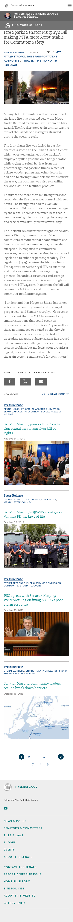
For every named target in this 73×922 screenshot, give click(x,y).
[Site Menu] (69, 5)
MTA (58, 52)
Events (9, 849)
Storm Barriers (14, 671)
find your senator (27, 25)
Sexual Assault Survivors (42, 409)
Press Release (13, 405)
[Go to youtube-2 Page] (6, 808)
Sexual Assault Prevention (21, 412)
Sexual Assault (14, 409)
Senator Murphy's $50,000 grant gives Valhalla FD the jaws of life (33, 514)
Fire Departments (28, 500)
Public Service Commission (43, 583)
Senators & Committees (23, 828)
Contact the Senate (20, 867)
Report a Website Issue (23, 874)
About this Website (19, 895)
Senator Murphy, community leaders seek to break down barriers (32, 685)
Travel (29, 60)
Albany (31, 674)
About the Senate (18, 857)
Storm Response (14, 583)
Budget (10, 842)
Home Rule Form (17, 881)
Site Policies (14, 888)
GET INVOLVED (14, 903)
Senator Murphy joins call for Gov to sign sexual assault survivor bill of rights (32, 428)
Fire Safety (48, 500)
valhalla (10, 500)
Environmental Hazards (42, 671)
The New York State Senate (22, 6)
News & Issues (15, 821)
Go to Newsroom (53, 394)
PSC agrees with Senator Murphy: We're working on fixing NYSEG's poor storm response (33, 600)
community (11, 586)
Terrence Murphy (26, 17)
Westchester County (18, 502)
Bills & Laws (13, 835)
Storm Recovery (30, 586)
